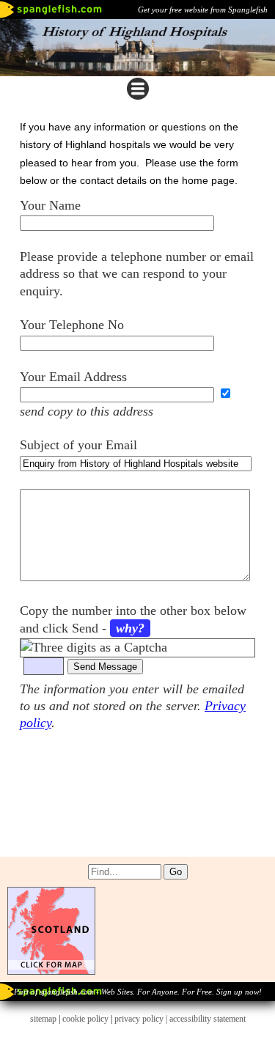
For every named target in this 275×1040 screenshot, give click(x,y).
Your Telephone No (72, 324)
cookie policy (85, 1019)
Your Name (50, 205)
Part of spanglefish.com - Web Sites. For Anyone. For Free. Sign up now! (138, 991)
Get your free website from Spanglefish (203, 9)
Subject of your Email (78, 445)
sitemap (43, 1019)
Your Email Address (73, 376)
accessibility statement (207, 1019)
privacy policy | (141, 1019)
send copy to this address (86, 411)
